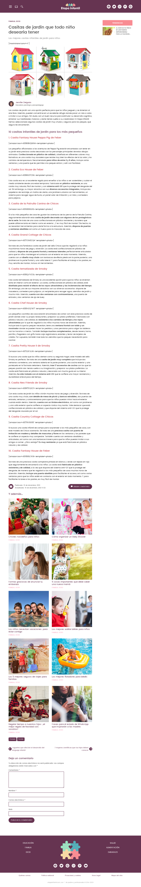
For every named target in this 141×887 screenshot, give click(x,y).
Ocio (18, 21)
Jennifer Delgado (23, 102)
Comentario (14, 770)
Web (10, 809)
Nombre (13, 790)
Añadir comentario (81, 487)
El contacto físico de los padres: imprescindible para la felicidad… (123, 31)
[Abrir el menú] (11, 6)
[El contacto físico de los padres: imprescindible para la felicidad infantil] (109, 31)
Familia (12, 21)
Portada (12, 739)
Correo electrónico (17, 800)
